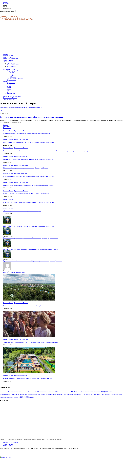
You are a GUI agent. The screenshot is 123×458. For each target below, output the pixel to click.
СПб (53, 391)
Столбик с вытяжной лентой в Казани (14, 272)
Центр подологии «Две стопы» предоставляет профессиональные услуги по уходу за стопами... (30, 238)
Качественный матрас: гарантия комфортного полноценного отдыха (31, 117)
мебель (36, 394)
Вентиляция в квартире (15, 391)
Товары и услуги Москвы (14, 71)
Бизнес (9, 89)
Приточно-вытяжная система (46, 391)
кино (17, 394)
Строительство (11, 83)
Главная (5, 2)
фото (107, 394)
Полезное (12, 75)
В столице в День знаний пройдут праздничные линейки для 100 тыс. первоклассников (28, 202)
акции (74, 391)
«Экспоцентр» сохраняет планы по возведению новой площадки (22, 211)
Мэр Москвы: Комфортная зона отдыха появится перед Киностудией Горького (25, 168)
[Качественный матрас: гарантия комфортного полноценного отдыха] (20, 107)
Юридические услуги (62, 391)
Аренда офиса (7, 391)
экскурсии (32, 397)
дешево (111, 391)
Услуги (12, 72)
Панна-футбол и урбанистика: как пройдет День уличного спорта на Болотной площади (28, 185)
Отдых (9, 86)
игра (10, 394)
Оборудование (11, 93)
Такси (55, 391)
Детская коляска (31, 391)
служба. (75, 394)
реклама (71, 394)
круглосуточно (23, 394)
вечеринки (105, 391)
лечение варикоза (31, 394)
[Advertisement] (61, 40)
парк (42, 394)
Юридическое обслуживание (15, 78)
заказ (7, 394)
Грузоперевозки (25, 391)
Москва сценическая (12, 64)
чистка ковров (8, 397)
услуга (98, 394)
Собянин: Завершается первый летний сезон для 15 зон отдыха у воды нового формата (28, 378)
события (81, 394)
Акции (9, 67)
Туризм (9, 84)
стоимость (88, 394)
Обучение (13, 77)
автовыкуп (69, 391)
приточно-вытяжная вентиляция (61, 394)
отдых (39, 394)
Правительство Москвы (10, 98)
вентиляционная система (95, 391)
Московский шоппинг (9, 69)
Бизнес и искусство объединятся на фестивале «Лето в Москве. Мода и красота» (26, 193)
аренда (79, 391)
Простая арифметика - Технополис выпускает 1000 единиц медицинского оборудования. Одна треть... (32, 261)
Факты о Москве (8, 60)
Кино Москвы (11, 63)
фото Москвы (111, 394)
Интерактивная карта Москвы (12, 96)
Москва (37, 391)
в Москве (83, 391)
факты (103, 394)
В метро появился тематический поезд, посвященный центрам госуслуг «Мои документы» (29, 176)
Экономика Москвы (9, 99)
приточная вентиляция (48, 394)
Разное (5, 81)
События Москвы (8, 57)
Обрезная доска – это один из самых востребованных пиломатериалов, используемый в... (29, 226)
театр (93, 394)
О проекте (6, 3)
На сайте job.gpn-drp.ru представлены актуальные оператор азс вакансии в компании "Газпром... (31, 249)
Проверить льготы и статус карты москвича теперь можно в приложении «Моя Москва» (28, 159)
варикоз (87, 391)
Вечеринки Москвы (12, 66)
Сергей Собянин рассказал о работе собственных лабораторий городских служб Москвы (28, 142)
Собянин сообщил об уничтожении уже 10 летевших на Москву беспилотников (26, 305)
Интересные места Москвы (11, 58)
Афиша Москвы (7, 61)
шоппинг (14, 397)
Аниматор (2, 391)
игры (13, 394)
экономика (24, 396)
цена (3, 397)
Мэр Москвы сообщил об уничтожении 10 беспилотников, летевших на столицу (26, 133)
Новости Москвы (8, 55)
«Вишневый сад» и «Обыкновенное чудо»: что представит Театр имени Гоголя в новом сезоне (30, 342)
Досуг (11, 74)
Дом (8, 90)
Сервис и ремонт (11, 80)
